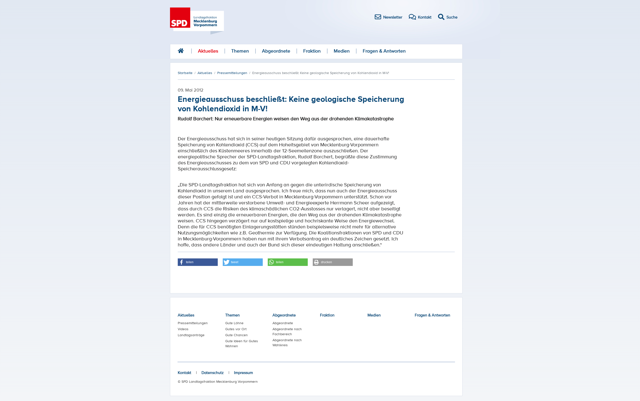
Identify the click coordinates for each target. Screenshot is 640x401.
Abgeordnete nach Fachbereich (287, 331)
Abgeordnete (276, 51)
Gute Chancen (236, 334)
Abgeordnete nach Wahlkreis (287, 342)
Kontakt (184, 372)
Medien (342, 51)
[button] (198, 262)
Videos (183, 328)
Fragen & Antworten (384, 51)
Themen (240, 51)
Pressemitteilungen (193, 322)
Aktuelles (208, 51)
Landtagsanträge (191, 334)
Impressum (243, 372)
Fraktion (312, 51)
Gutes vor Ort (235, 328)
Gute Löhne (234, 322)
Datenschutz (213, 372)
